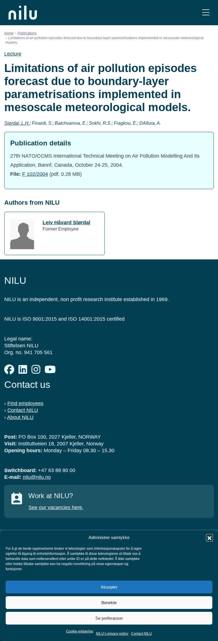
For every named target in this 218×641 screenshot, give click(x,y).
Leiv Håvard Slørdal (66, 222)
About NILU (20, 417)
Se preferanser (109, 618)
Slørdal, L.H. (17, 123)
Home (9, 33)
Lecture (12, 54)
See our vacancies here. (55, 507)
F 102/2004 (35, 174)
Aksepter (109, 587)
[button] (209, 537)
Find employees (25, 403)
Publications (27, 33)
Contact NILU (141, 634)
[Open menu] (205, 13)
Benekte (109, 602)
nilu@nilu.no (37, 477)
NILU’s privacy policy (112, 634)
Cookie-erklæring (79, 631)
